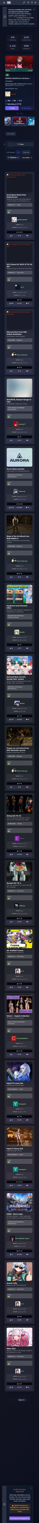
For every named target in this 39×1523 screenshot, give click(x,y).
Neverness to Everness (15, 475)
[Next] (21, 113)
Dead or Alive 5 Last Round (16, 1022)
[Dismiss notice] (34, 10)
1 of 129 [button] (13, 1400)
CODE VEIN (11, 340)
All (18, 152)
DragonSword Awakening (15, 615)
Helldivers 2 (11, 205)
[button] (4, 2)
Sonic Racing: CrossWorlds (16, 407)
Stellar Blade (12, 823)
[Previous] (17, 113)
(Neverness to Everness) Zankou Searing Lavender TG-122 (18, 83)
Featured (26, 152)
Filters (22, 144)
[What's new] (32, 2)
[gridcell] (19, 206)
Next (21, 1400)
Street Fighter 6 (13, 1089)
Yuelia (14, 93)
